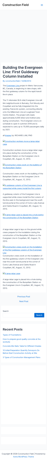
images (8, 135)
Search (6, 311)
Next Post (23, 301)
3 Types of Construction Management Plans (21, 357)
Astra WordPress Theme (23, 457)
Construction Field (16, 5)
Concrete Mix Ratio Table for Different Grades (22, 346)
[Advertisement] (23, 34)
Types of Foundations (12, 335)
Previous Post (23, 297)
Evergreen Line (13, 86)
